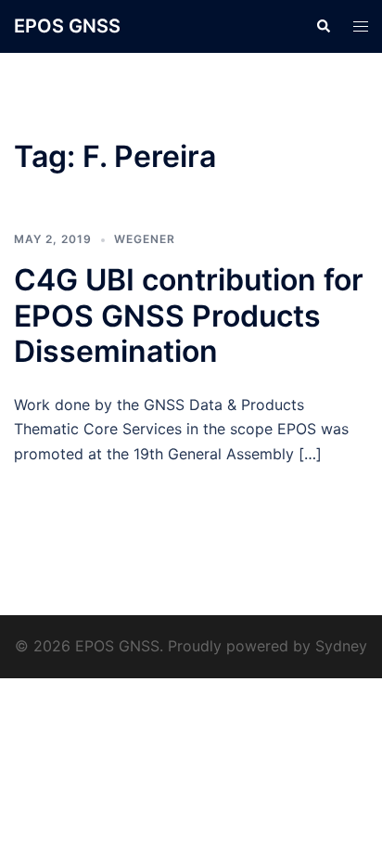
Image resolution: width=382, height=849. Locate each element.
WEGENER (144, 239)
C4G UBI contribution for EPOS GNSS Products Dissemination (188, 315)
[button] (322, 26)
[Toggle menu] (360, 26)
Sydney (341, 646)
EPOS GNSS (67, 26)
